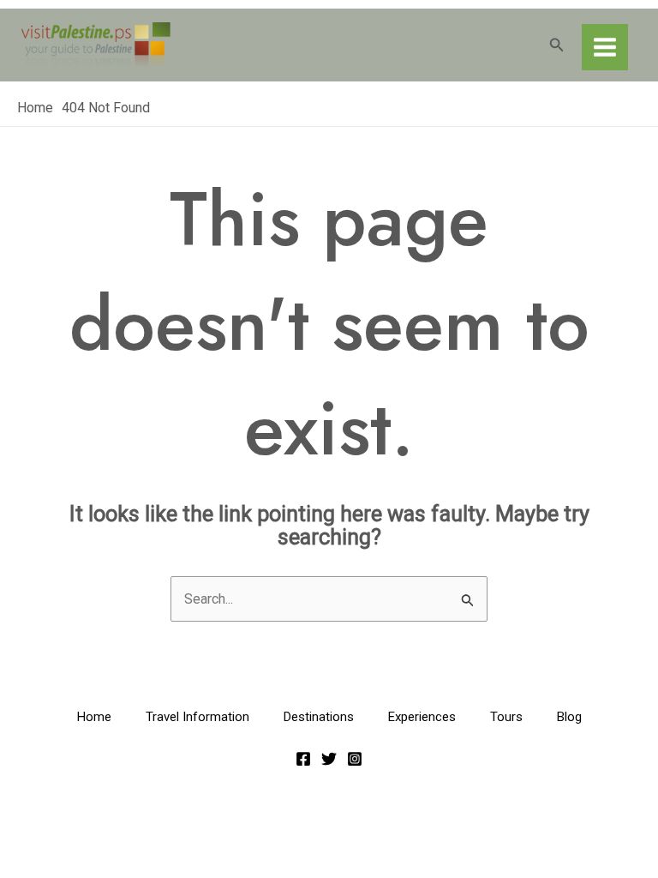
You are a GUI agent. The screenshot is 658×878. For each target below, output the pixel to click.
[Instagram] (354, 759)
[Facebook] (303, 759)
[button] (557, 45)
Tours (506, 717)
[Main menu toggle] (605, 47)
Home (94, 717)
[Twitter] (329, 759)
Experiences (422, 717)
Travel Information (197, 717)
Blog (569, 717)
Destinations (319, 717)
